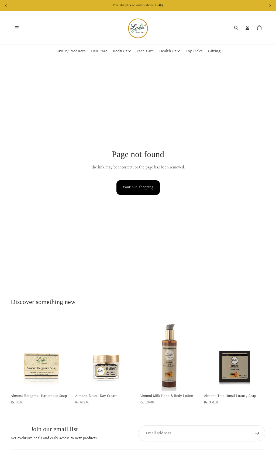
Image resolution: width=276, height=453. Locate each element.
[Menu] (17, 28)
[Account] (247, 28)
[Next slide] (66, 353)
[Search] (236, 28)
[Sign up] (257, 433)
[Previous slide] (17, 353)
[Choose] (63, 383)
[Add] (128, 383)
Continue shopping (138, 188)
